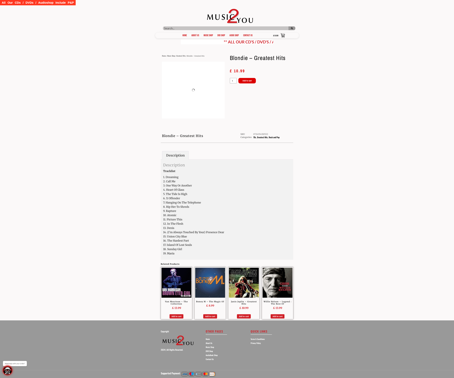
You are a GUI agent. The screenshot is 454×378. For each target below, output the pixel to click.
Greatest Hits (181, 56)
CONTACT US (248, 35)
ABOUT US (195, 35)
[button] (38, 2)
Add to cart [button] (176, 316)
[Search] (291, 28)
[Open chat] (7, 370)
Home (164, 56)
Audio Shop (234, 35)
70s (254, 137)
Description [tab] (175, 155)
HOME (184, 35)
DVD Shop (221, 35)
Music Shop (208, 35)
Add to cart (247, 80)
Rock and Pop (274, 137)
